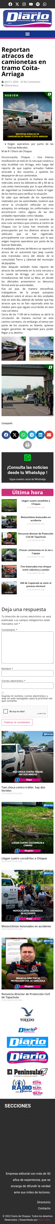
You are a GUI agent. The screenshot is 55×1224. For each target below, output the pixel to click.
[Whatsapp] (44, 4)
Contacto (44, 1208)
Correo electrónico (13, 681)
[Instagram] (24, 4)
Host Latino (44, 1219)
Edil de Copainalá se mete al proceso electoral (35, 584)
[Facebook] (10, 4)
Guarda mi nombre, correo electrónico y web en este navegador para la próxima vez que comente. (27, 698)
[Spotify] (37, 4)
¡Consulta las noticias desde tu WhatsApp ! (27, 470)
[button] (27, 33)
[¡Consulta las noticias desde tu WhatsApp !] (27, 457)
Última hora (11, 85)
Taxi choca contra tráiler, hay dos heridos (23, 788)
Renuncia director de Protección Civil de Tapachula (35, 535)
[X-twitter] (17, 4)
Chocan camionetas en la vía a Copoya (36, 551)
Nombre (7, 668)
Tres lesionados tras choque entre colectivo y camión (35, 568)
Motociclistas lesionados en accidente (36, 519)
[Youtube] (31, 4)
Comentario (9, 630)
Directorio (43, 1202)
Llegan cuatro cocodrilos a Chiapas (36, 502)
